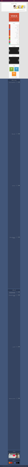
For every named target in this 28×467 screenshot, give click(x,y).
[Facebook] (15, 463)
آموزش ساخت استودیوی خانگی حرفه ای (12, 295)
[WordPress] (13, 463)
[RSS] (9, 463)
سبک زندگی (24, 9)
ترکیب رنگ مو (13, 185)
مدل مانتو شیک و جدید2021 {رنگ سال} (12, 237)
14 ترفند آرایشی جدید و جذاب (12, 82)
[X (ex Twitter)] (16, 463)
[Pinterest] (11, 463)
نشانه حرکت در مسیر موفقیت (12, 398)
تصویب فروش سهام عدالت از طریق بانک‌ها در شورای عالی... (12, 292)
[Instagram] (18, 463)
